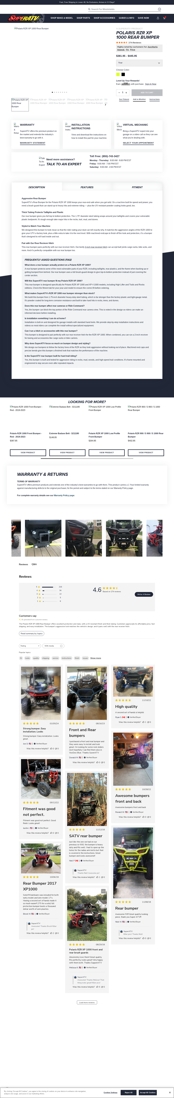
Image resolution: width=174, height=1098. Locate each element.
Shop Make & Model (62, 18)
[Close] (170, 1092)
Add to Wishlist (139, 99)
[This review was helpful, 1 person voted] (143, 722)
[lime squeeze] (118, 74)
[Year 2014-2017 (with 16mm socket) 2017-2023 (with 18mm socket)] (139, 63)
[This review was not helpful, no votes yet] (56, 748)
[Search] (159, 9)
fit (21, 658)
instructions (66, 658)
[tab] (52, 92)
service (55, 658)
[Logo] (26, 18)
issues (85, 658)
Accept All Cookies (147, 1093)
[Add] (126, 93)
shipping (45, 658)
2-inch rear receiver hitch (96, 247)
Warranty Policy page (64, 495)
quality (36, 658)
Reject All (128, 1093)
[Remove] (119, 92)
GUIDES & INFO (126, 18)
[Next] (105, 104)
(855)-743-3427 (110, 156)
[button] (56, 458)
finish (77, 658)
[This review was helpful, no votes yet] (51, 748)
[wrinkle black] (123, 74)
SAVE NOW (143, 18)
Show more (95, 658)
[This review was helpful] (51, 933)
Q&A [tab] (34, 564)
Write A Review (143, 594)
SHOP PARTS (83, 18)
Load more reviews (87, 1002)
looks (27, 658)
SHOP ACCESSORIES (104, 18)
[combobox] (30, 646)
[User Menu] (158, 18)
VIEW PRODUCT (28, 453)
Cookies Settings (110, 1093)
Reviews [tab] (23, 564)
